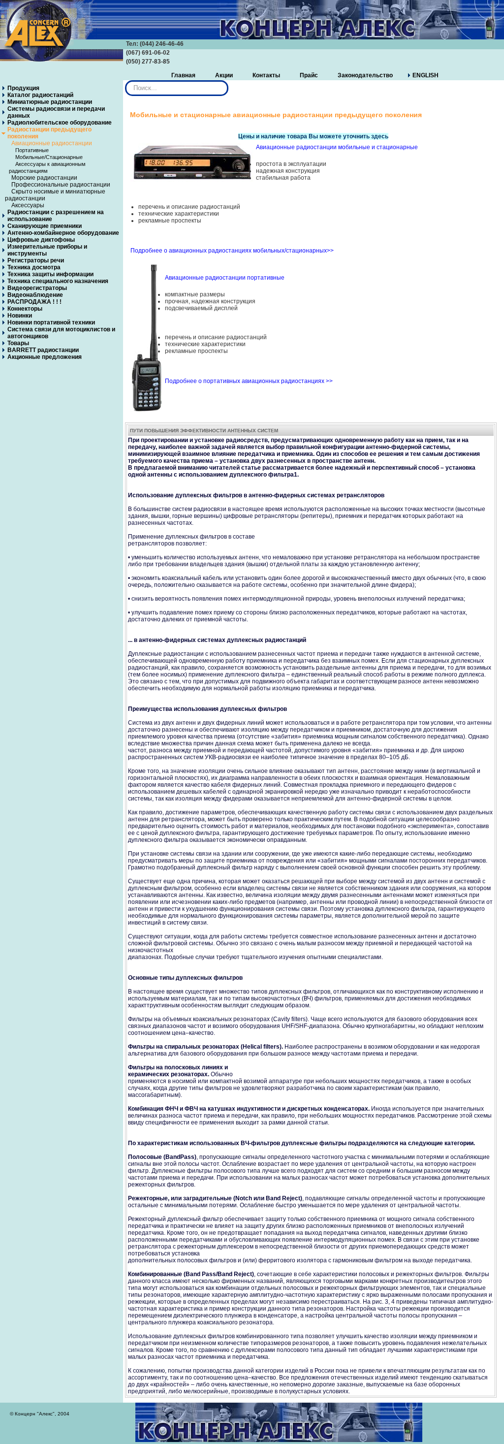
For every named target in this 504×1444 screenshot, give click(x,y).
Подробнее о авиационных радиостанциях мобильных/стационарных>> (232, 250)
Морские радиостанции (44, 177)
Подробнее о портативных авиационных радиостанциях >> (249, 381)
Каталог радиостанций (40, 95)
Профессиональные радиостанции (60, 184)
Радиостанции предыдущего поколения (49, 133)
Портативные (32, 150)
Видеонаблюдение (35, 294)
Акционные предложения (44, 356)
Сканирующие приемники (44, 226)
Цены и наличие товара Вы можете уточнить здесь (313, 136)
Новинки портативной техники (51, 322)
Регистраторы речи (35, 260)
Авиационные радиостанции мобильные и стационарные (337, 147)
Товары (18, 343)
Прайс (309, 75)
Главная (183, 75)
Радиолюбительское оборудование (59, 122)
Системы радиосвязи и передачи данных (56, 112)
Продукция (23, 88)
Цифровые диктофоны (41, 239)
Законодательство (365, 75)
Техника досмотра (34, 267)
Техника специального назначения (57, 281)
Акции (224, 75)
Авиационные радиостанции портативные (224, 277)
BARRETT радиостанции (43, 350)
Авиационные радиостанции (51, 143)
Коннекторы (24, 308)
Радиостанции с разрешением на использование (55, 216)
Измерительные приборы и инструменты (47, 250)
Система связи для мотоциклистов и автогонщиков (61, 333)
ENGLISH (425, 75)
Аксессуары (27, 205)
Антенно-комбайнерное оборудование (63, 232)
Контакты (266, 75)
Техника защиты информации (50, 274)
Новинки (19, 315)
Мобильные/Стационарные (49, 157)
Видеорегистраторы (37, 288)
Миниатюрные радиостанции (49, 101)
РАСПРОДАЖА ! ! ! (34, 301)
